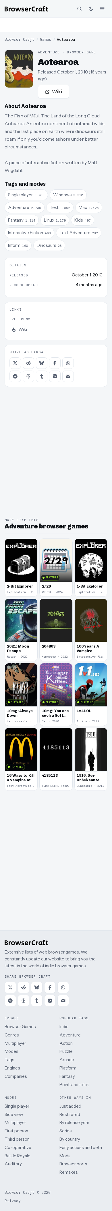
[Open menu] (102, 8)
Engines (12, 1068)
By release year (74, 1122)
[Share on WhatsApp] (68, 363)
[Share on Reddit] (28, 363)
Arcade (66, 1059)
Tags (9, 1059)
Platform (67, 1068)
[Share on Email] (68, 376)
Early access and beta (80, 1147)
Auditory (13, 1164)
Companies (16, 1076)
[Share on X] (15, 363)
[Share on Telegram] (15, 376)
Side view (14, 1114)
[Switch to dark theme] (91, 8)
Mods (65, 1155)
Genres (12, 1035)
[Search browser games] (79, 8)
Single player (17, 1106)
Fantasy (67, 1076)
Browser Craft (19, 39)
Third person (17, 1139)
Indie (64, 1026)
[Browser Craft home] (26, 8)
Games (45, 39)
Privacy (13, 1200)
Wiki (57, 91)
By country (69, 1139)
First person (16, 1131)
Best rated (69, 1114)
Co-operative (18, 1147)
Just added (70, 1106)
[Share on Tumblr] (41, 376)
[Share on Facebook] (55, 363)
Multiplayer (15, 1043)
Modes (11, 1051)
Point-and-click (74, 1084)
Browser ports (73, 1164)
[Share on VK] (55, 376)
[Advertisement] (56, 25)
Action (66, 1043)
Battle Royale (17, 1155)
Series (65, 1131)
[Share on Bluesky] (41, 363)
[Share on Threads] (28, 376)
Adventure (70, 1035)
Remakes (68, 1172)
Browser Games (20, 1026)
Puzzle (66, 1051)
